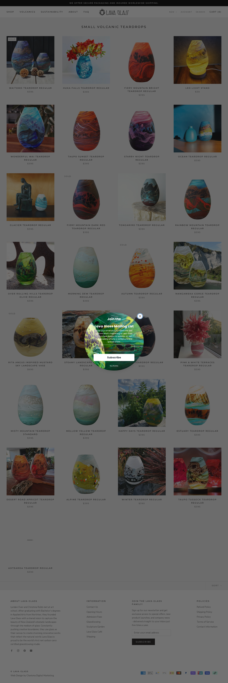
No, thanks (114, 366)
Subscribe (114, 357)
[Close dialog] (140, 316)
